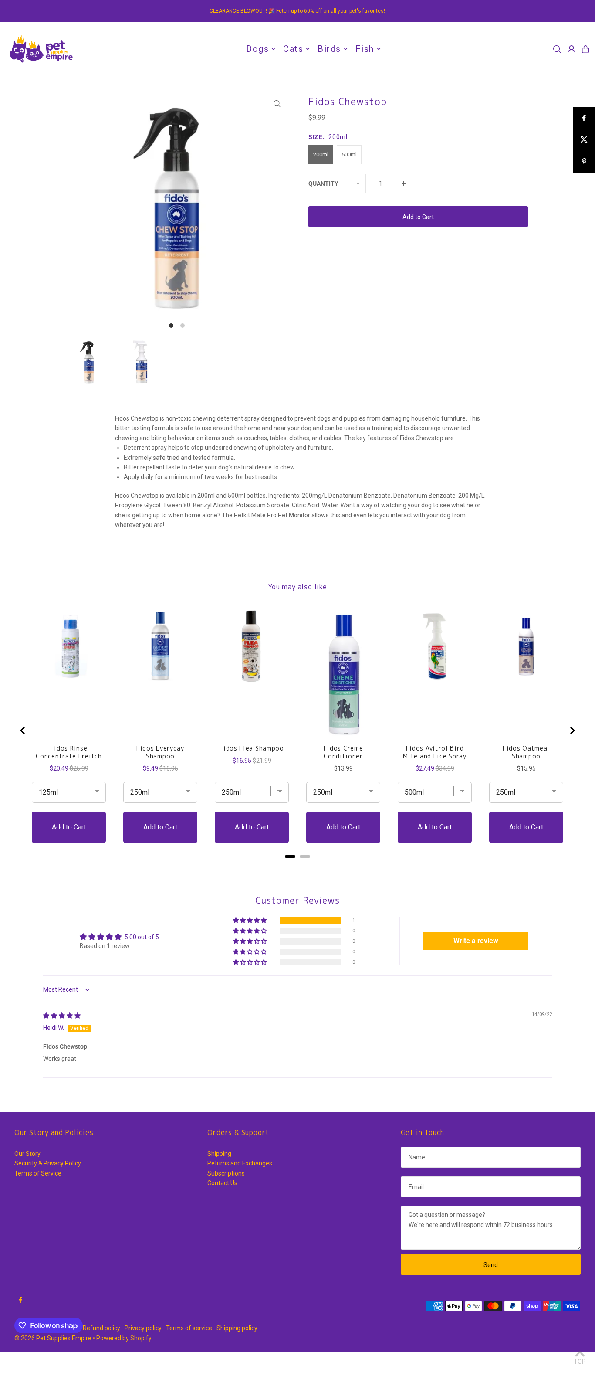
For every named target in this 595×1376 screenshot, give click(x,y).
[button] (250, 920)
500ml (349, 154)
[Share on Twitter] (584, 140)
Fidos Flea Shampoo (252, 748)
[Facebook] (20, 1300)
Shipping (219, 1153)
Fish (364, 49)
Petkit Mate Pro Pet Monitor (272, 515)
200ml (320, 154)
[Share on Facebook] (584, 118)
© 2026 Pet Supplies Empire (52, 1338)
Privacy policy (143, 1328)
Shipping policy (236, 1328)
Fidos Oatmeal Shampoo (526, 752)
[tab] (290, 856)
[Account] (571, 49)
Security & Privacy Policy (47, 1163)
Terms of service (189, 1328)
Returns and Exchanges (239, 1163)
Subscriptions (226, 1173)
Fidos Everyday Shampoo (160, 752)
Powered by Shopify (124, 1338)
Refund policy (101, 1328)
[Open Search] (557, 49)
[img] (62, 1015)
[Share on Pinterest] (584, 162)
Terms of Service (37, 1173)
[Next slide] (572, 730)
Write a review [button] (475, 941)
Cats (293, 49)
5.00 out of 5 (142, 937)
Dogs (257, 49)
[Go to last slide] (23, 730)
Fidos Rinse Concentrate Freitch (68, 752)
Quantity (323, 183)
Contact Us (222, 1182)
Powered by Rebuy (297, 867)
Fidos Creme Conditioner (343, 752)
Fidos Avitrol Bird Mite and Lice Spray (434, 752)
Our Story (27, 1153)
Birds (329, 49)
